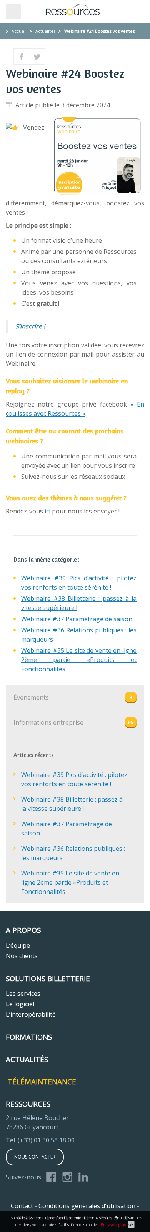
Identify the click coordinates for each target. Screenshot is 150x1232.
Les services (23, 993)
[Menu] (13, 11)
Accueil (19, 31)
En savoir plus (113, 1224)
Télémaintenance (42, 1081)
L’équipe (18, 945)
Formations (29, 1037)
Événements (31, 697)
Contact (22, 1206)
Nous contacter (34, 1157)
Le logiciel (20, 1004)
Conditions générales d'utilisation (86, 1206)
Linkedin (83, 1178)
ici (47, 511)
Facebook (51, 1178)
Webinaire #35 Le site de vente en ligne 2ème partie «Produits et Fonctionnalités (79, 659)
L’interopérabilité (31, 1014)
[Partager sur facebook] (21, 56)
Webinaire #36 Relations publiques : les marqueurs (73, 853)
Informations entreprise (48, 722)
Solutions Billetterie (48, 978)
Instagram (67, 1178)
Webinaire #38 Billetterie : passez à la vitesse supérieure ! (72, 804)
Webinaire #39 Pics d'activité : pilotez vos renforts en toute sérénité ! (74, 779)
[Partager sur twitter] (37, 56)
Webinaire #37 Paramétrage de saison (76, 619)
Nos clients (22, 956)
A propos (23, 930)
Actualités (45, 31)
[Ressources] (75, 9)
